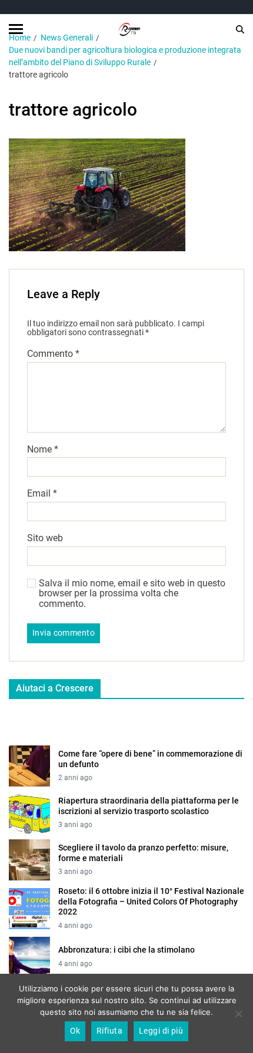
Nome (42, 449)
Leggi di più (161, 1030)
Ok (75, 1030)
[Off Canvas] (16, 29)
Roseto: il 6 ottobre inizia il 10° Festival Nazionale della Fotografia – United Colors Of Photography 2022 (151, 901)
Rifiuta (109, 1030)
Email (42, 493)
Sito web (45, 538)
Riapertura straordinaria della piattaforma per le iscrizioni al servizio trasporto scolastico (148, 806)
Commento (53, 354)
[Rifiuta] (238, 1014)
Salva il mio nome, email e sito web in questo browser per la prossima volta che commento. (132, 593)
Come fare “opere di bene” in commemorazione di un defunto (150, 759)
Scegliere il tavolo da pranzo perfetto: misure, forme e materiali (143, 853)
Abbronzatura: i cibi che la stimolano (126, 949)
